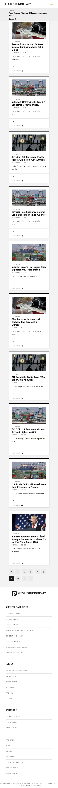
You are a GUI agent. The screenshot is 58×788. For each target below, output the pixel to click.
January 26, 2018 (19, 108)
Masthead (10, 687)
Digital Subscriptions (15, 762)
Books (8, 746)
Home (11, 10)
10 (18, 578)
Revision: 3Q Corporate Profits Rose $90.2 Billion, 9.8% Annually (28, 158)
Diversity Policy (13, 641)
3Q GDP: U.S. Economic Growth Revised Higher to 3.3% (28, 430)
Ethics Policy (12, 625)
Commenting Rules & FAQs (17, 671)
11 (24, 578)
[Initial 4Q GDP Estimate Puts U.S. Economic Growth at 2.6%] (29, 87)
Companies (16, 154)
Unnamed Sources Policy (17, 647)
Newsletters (11, 728)
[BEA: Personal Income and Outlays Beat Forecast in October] (29, 305)
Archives (10, 740)
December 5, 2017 (19, 272)
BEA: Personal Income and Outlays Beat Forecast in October (26, 322)
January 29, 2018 (19, 53)
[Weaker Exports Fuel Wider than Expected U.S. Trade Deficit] (29, 252)
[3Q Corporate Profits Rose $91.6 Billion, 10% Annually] (29, 362)
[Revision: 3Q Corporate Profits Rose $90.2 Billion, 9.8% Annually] (29, 143)
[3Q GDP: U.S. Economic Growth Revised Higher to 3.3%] (29, 415)
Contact (9, 699)
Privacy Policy (12, 676)
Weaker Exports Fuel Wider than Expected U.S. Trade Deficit (29, 268)
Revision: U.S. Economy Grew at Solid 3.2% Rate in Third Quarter (28, 213)
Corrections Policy (14, 636)
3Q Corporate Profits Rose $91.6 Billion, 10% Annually (28, 378)
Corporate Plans (13, 717)
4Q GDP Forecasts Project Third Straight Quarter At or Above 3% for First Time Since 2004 (29, 539)
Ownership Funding (14, 653)
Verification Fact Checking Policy (20, 630)
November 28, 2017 (20, 490)
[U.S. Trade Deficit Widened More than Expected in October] (29, 470)
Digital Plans (11, 722)
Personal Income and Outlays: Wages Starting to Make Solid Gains (28, 47)
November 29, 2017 (20, 383)
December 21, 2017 (19, 162)
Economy (16, 42)
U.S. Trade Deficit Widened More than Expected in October (29, 485)
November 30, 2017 (20, 328)
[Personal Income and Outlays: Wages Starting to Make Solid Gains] (29, 30)
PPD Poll (9, 693)
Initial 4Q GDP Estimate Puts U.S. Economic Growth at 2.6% (29, 103)
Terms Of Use (11, 682)
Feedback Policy (13, 619)
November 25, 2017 (20, 545)
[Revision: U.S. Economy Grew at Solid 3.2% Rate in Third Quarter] (29, 198)
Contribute (11, 757)
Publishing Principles (15, 614)
